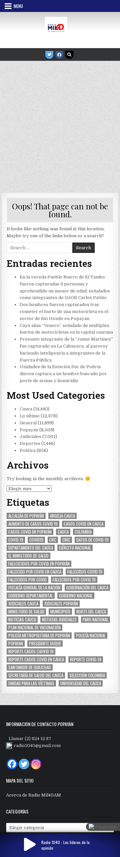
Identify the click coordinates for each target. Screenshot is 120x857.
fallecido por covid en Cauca (34, 572)
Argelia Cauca (62, 516)
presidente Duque (45, 643)
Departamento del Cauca (30, 548)
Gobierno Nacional (76, 595)
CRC (52, 540)
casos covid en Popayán (30, 532)
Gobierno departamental (30, 595)
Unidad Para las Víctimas (31, 683)
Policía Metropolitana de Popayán (39, 635)
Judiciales (30, 436)
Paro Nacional (95, 619)
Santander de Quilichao (29, 667)
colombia (83, 532)
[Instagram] (36, 764)
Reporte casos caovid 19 (31, 651)
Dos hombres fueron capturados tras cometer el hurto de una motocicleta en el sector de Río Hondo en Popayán (64, 311)
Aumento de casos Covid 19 (33, 524)
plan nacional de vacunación (34, 627)
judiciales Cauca (23, 603)
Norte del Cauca (91, 611)
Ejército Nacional (75, 548)
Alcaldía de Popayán (26, 516)
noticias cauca (22, 619)
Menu (18, 6)
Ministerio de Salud (26, 611)
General (28, 422)
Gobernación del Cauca (87, 588)
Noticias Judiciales (59, 619)
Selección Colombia (87, 675)
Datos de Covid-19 (92, 540)
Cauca (26, 408)
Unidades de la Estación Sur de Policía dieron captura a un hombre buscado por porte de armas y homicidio (63, 373)
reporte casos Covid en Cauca (36, 659)
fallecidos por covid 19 (74, 580)
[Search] (69, 55)
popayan (15, 643)
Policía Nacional (91, 635)
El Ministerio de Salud (28, 556)
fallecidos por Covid (27, 580)
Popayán (29, 429)
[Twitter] (49, 55)
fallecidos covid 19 (84, 572)
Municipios (60, 611)
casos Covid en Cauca (83, 524)
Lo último (30, 415)
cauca (63, 532)
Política (28, 450)
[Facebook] (59, 55)
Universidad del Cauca (80, 683)
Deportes (30, 443)
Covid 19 (15, 540)
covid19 (36, 540)
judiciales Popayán (61, 603)
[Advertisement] (60, 124)
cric (66, 540)
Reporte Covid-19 (85, 659)
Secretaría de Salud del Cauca (35, 675)
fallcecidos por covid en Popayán (39, 564)
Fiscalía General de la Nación (34, 588)
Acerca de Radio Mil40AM (33, 795)
